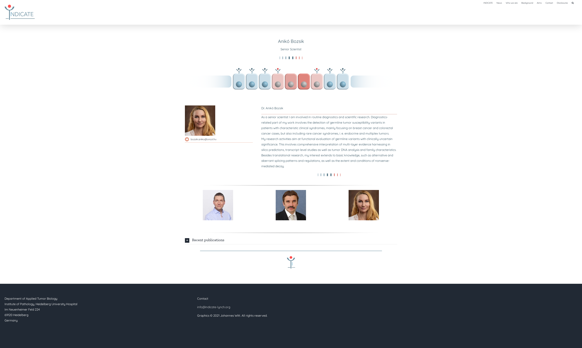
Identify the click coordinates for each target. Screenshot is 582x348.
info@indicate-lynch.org (213, 307)
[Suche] (573, 2)
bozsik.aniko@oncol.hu (203, 139)
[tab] (291, 240)
